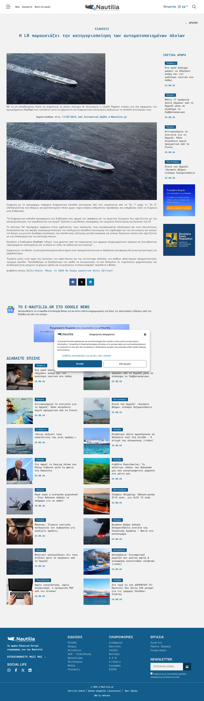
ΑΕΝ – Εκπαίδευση (79, 654)
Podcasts (74, 669)
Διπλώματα (115, 642)
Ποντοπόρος (75, 661)
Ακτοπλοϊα (74, 650)
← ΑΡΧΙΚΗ (191, 22)
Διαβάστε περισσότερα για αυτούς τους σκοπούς (86, 355)
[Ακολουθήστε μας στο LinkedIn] (30, 670)
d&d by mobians (102, 695)
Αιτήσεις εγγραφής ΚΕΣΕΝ (115, 665)
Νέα (17, 6)
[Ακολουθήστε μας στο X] (23, 670)
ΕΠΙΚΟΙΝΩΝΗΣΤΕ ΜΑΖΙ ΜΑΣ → (26, 656)
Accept (80, 363)
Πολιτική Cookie (76, 690)
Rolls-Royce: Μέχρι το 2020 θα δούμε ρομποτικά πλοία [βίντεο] (70, 270)
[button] (145, 334)
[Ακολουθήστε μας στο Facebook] (16, 670)
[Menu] (8, 6)
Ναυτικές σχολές (115, 648)
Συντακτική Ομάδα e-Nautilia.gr (105, 116)
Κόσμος (72, 646)
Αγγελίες (156, 642)
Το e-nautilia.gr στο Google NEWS (53, 306)
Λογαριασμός (158, 650)
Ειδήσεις (102, 29)
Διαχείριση (114, 690)
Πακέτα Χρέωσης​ (160, 646)
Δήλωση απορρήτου (97, 690)
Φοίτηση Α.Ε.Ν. (114, 655)
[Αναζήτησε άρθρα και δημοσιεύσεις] (194, 7)
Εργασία (27, 6)
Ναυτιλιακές (43, 6)
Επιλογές (125, 363)
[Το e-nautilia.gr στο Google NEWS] (11, 310)
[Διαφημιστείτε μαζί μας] (179, 200)
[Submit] (187, 666)
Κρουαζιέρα (75, 657)
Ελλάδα (72, 642)
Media (71, 665)
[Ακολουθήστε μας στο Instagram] (9, 670)
